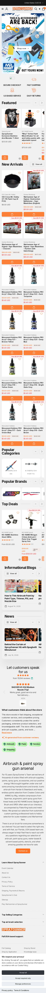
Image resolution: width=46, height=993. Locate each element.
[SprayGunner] (13, 930)
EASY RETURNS (34, 96)
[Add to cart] (5, 157)
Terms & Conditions (21, 990)
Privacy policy (7, 990)
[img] (23, 675)
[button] (3, 9)
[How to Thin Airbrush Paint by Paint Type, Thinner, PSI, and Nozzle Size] (21, 586)
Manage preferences (23, 984)
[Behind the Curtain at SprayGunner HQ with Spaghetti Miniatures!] (21, 634)
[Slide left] (35, 102)
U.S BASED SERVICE (12, 96)
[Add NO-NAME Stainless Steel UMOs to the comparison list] (20, 560)
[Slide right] (41, 102)
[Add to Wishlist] (18, 111)
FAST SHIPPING (34, 85)
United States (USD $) (32, 3)
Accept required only (23, 978)
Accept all (23, 973)
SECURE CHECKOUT (12, 85)
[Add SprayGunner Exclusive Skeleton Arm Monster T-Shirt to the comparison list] (20, 158)
